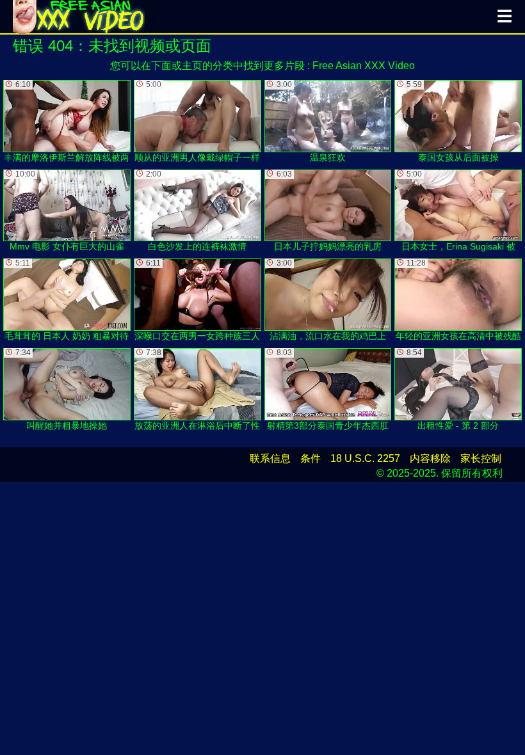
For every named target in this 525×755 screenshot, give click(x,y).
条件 (310, 458)
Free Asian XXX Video (363, 65)
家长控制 (480, 458)
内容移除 (430, 458)
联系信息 (270, 458)
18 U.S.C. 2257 (365, 458)
